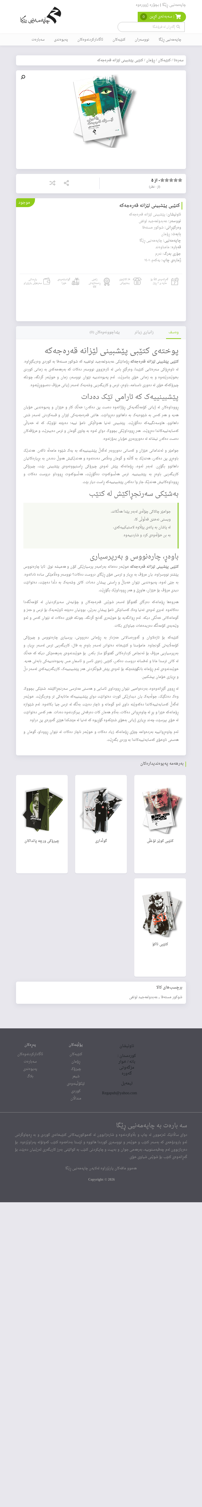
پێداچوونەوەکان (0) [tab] (105, 332)
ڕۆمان (150, 60)
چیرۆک (76, 1069)
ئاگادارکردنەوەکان (90, 39)
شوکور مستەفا (171, 997)
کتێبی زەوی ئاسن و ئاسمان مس (88, 661)
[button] (22, 77)
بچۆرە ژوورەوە (147, 5)
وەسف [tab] (173, 332)
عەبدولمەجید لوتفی (143, 997)
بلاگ (30, 1076)
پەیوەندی (61, 39)
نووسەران (142, 39)
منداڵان (75, 1098)
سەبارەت (38, 39)
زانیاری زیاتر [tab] (144, 332)
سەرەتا (179, 60)
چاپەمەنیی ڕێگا (174, 5)
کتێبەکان (119, 39)
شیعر (76, 1076)
